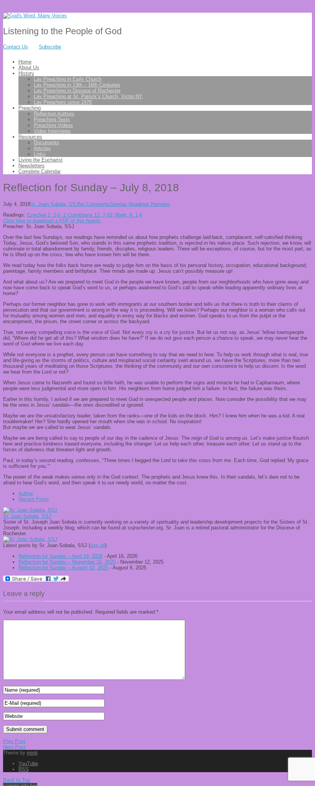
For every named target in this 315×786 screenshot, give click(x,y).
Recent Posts (33, 499)
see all (97, 545)
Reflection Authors (54, 114)
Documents (46, 142)
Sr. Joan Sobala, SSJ (54, 204)
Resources (30, 137)
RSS (23, 769)
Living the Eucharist (40, 160)
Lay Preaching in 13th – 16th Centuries (77, 85)
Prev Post (14, 741)
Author (25, 493)
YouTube (28, 763)
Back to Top (16, 780)
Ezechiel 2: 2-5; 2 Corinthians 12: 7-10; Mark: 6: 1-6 (84, 215)
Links (40, 154)
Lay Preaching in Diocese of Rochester (77, 90)
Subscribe (50, 47)
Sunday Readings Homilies (140, 204)
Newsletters (31, 166)
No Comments (94, 204)
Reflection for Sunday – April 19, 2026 (60, 556)
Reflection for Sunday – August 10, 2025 (63, 568)
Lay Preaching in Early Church (67, 79)
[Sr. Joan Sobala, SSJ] (30, 510)
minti (32, 753)
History (26, 73)
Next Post (14, 747)
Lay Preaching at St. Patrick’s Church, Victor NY (88, 96)
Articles (42, 148)
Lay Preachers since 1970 (63, 102)
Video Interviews (52, 131)
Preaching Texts (52, 119)
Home (25, 62)
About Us (28, 67)
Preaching (29, 108)
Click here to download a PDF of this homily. (52, 221)
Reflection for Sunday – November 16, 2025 (67, 562)
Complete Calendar (39, 171)
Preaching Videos (53, 125)
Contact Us (15, 47)
